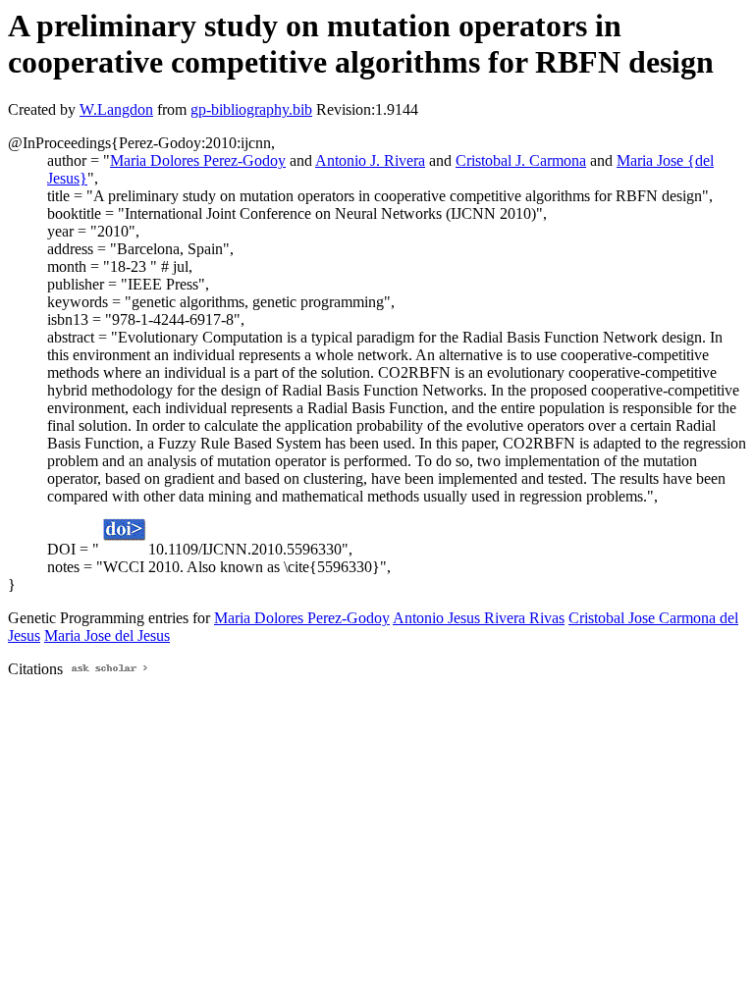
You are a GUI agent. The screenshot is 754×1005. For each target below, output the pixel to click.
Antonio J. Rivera (370, 160)
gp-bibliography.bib (251, 109)
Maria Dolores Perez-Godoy (198, 160)
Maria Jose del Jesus (107, 635)
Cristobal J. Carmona (521, 160)
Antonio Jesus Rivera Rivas (479, 617)
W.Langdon (116, 109)
